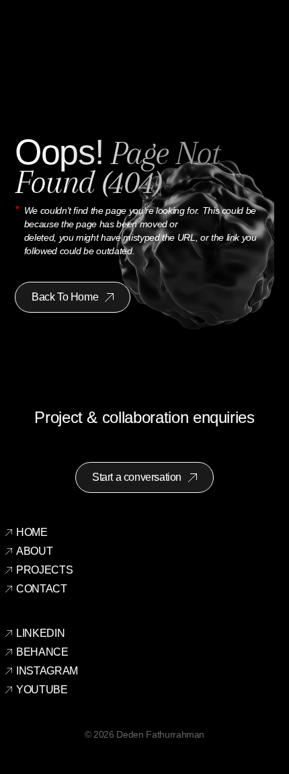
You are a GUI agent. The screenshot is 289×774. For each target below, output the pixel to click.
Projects (44, 570)
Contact (41, 588)
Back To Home (65, 297)
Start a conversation (136, 477)
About (34, 551)
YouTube (42, 689)
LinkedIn (40, 633)
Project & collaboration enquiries (144, 417)
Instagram (47, 670)
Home (32, 532)
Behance (42, 652)
